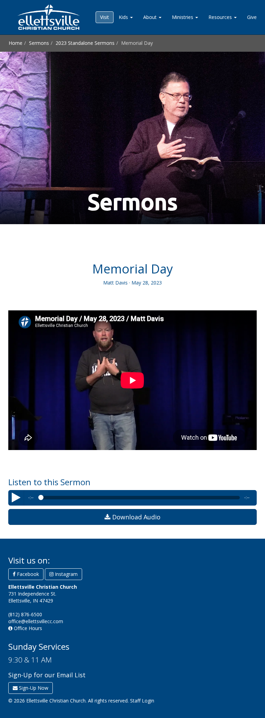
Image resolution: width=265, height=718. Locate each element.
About (150, 17)
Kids (124, 17)
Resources (220, 17)
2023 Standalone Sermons (85, 43)
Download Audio (135, 517)
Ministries (183, 17)
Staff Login (142, 700)
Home (15, 43)
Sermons (39, 43)
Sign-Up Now (33, 688)
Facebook (27, 574)
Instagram (65, 574)
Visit (104, 17)
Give (252, 17)
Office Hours (27, 628)
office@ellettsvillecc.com (35, 621)
